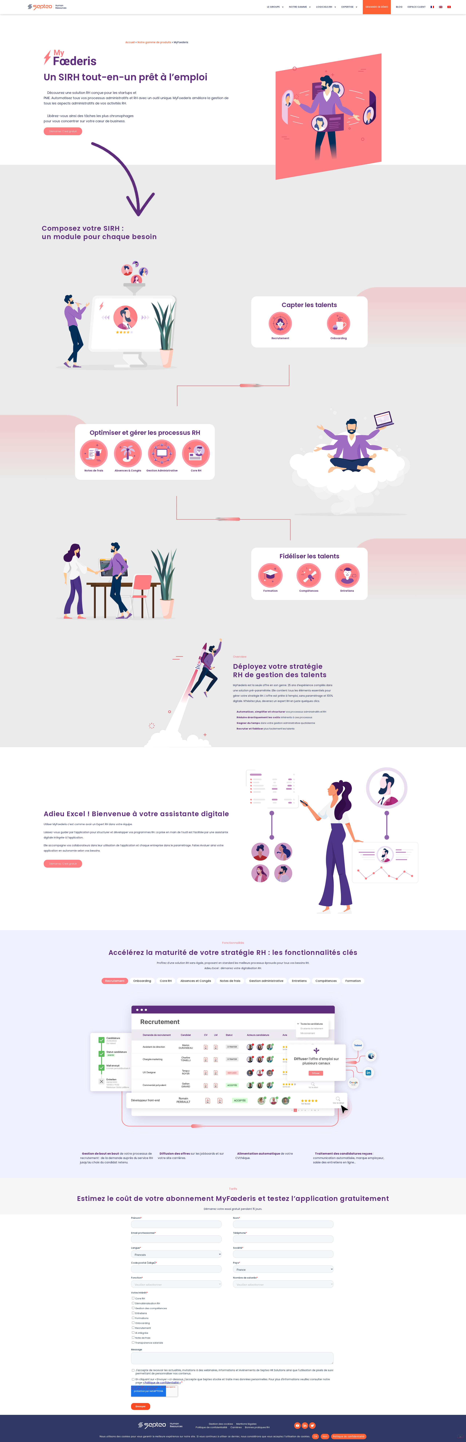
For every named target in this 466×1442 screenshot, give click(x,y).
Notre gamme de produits (154, 42)
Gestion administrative (266, 981)
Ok (315, 1436)
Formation (353, 981)
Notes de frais (230, 981)
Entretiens (299, 981)
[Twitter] (312, 1425)
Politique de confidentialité (349, 1436)
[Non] (460, 1436)
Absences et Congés (195, 981)
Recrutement (115, 981)
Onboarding (142, 981)
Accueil (130, 42)
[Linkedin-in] (305, 1425)
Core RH (166, 981)
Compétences (326, 981)
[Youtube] (297, 1425)
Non (325, 1436)
